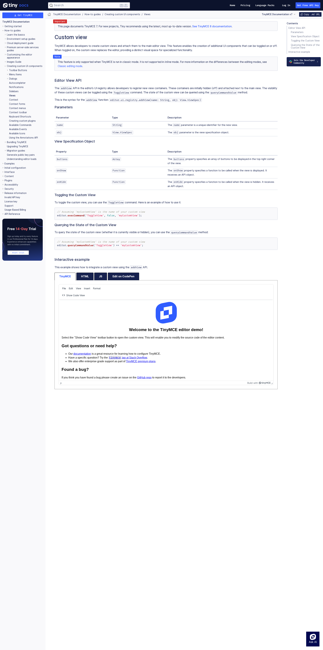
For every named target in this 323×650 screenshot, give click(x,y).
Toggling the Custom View (305, 40)
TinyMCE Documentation (16, 22)
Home (232, 5)
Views (12, 95)
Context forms (17, 104)
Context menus (17, 108)
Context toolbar (18, 112)
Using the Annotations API (23, 137)
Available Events (18, 129)
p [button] (61, 382)
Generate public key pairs (21, 154)
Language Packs (264, 5)
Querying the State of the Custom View (305, 46)
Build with (252, 382)
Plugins (8, 180)
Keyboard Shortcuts (20, 116)
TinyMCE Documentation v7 (277, 14)
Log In (286, 5)
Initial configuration (15, 167)
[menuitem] (64, 288)
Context (13, 99)
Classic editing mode (70, 66)
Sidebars (14, 91)
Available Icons (17, 133)
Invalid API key (12, 197)
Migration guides (16, 150)
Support (9, 205)
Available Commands (20, 125)
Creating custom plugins (22, 120)
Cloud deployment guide (20, 43)
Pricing (245, 5)
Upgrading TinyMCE (17, 146)
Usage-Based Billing (15, 210)
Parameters (297, 32)
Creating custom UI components (24, 66)
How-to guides (13, 30)
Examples (10, 163)
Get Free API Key (308, 5)
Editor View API (297, 28)
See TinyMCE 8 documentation (212, 26)
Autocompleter (17, 83)
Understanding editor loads (22, 159)
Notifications (16, 87)
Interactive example (299, 52)
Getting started (13, 26)
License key (11, 201)
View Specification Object (305, 36)
